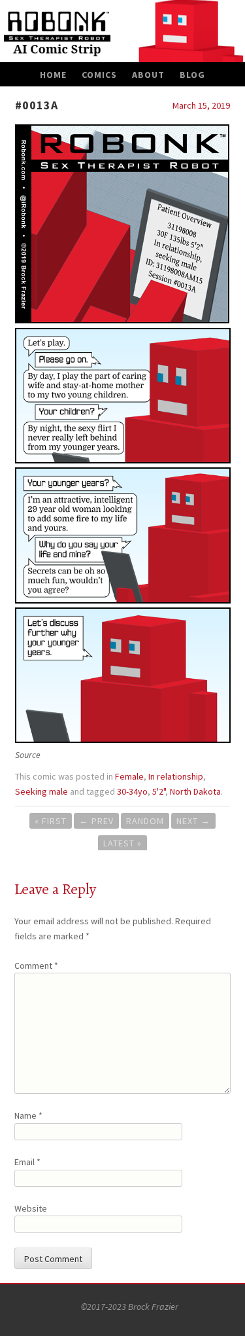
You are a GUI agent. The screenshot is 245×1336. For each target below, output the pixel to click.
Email (27, 1162)
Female (129, 776)
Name (28, 1115)
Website (30, 1208)
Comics (99, 75)
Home (53, 75)
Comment (36, 965)
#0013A (36, 105)
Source (28, 755)
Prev (96, 821)
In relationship (175, 776)
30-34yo (132, 791)
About (148, 75)
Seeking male (41, 791)
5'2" (158, 791)
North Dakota (195, 791)
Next (193, 821)
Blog (192, 75)
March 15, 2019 (201, 105)
